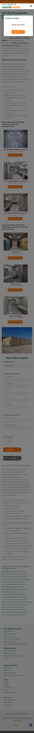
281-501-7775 (11, 5)
